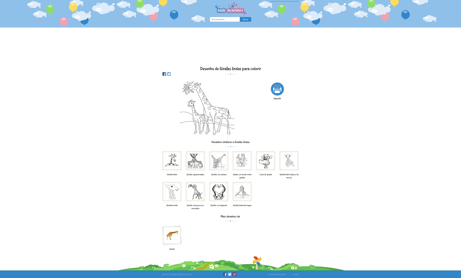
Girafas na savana (219, 174)
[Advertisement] (230, 47)
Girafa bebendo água (242, 205)
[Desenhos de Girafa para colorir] (172, 236)
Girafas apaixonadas (195, 174)
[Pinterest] (234, 275)
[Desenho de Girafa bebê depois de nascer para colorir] (289, 161)
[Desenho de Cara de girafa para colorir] (266, 161)
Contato (295, 274)
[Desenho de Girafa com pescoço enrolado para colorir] (195, 192)
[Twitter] (229, 275)
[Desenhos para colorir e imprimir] (230, 9)
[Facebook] (225, 275)
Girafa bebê (172, 174)
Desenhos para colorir (277, 274)
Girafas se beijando (218, 205)
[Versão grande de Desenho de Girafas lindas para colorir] (207, 108)
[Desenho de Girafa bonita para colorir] (172, 192)
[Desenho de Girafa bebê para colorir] (172, 161)
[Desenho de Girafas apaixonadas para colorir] (195, 161)
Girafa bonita (172, 205)
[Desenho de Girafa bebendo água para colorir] (242, 192)
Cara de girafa (266, 174)
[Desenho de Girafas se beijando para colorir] (219, 192)
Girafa (172, 249)
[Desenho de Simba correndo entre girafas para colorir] (242, 161)
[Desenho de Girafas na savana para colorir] (219, 161)
